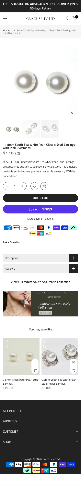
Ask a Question (11, 242)
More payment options (40, 218)
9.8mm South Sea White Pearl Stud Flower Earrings (58, 381)
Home (6, 30)
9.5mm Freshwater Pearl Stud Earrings (20, 381)
